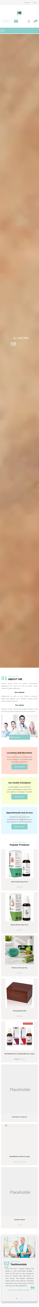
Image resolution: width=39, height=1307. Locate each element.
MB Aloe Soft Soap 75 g (19, 968)
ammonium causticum (19, 1117)
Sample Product (19, 1219)
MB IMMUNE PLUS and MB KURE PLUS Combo (19, 1054)
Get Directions (19, 767)
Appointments (19, 827)
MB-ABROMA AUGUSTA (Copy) (19, 1156)
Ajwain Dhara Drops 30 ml (19, 925)
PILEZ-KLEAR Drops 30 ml (19, 882)
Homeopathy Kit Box (19, 1011)
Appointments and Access (19, 813)
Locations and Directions (19, 753)
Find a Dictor (19, 797)
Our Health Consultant (19, 783)
